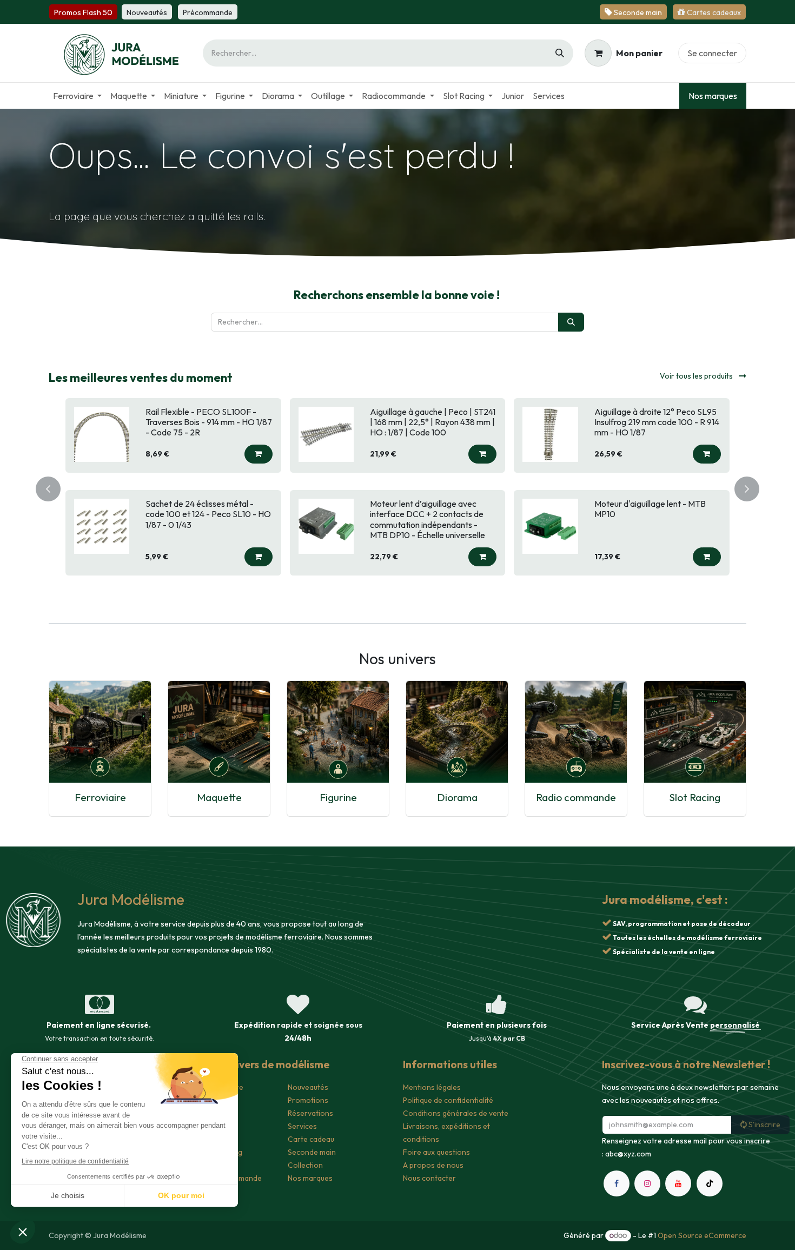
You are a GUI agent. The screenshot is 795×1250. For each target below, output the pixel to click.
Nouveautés (308, 1087)
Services (302, 1126)
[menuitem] (77, 96)
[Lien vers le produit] (100, 732)
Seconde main (312, 1152)
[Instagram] (647, 1183)
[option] (397, 486)
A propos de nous (433, 1165)
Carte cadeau (311, 1139)
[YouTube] (678, 1183)
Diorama (457, 797)
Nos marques (712, 95)
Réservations (310, 1113)
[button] (258, 454)
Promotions (308, 1100)
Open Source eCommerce (702, 1235)
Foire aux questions (436, 1152)
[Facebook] (617, 1183)
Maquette (219, 797)
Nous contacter (429, 1178)
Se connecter (712, 53)
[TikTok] (710, 1183)
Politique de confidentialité (448, 1100)
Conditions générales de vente (455, 1113)
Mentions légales (432, 1087)
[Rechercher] (559, 53)
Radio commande (576, 797)
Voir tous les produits (697, 376)
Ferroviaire (100, 797)
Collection (305, 1165)
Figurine (338, 797)
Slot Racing (695, 797)
